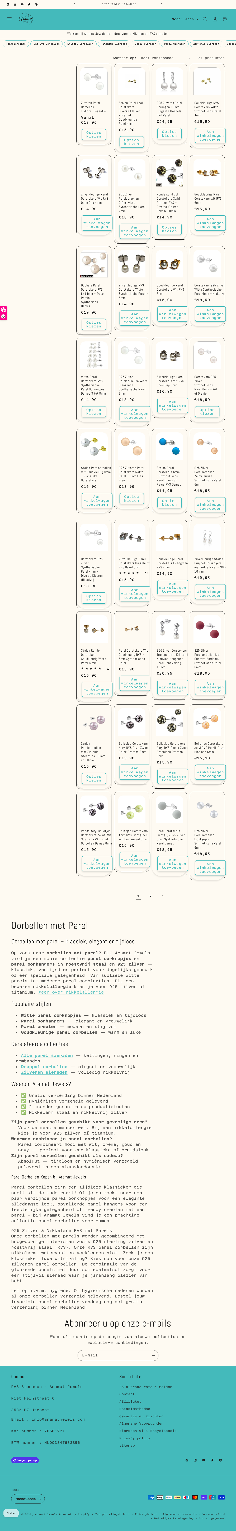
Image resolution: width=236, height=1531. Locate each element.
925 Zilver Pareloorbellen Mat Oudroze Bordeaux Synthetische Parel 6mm (207, 659)
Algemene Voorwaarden (141, 1423)
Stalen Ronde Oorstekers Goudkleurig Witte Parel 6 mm (93, 657)
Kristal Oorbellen (80, 44)
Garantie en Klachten (141, 1416)
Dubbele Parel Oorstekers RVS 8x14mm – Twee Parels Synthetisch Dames (92, 296)
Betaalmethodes (134, 1409)
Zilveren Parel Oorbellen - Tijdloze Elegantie (93, 107)
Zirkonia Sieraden (206, 44)
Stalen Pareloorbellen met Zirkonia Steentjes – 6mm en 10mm (93, 752)
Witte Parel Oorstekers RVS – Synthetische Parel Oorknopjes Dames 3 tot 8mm (93, 385)
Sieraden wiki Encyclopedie (148, 1431)
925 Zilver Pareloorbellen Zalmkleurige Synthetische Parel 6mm (207, 476)
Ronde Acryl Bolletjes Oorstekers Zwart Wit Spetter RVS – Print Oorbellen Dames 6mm (96, 837)
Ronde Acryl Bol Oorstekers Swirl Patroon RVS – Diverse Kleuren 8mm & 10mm (168, 203)
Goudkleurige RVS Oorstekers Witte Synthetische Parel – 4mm (209, 109)
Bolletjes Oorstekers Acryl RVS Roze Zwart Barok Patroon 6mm (133, 748)
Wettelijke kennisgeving (174, 1518)
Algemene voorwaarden (180, 1514)
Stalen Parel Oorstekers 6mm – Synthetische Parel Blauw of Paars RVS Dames (169, 476)
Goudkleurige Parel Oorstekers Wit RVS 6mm (208, 199)
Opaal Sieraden (145, 44)
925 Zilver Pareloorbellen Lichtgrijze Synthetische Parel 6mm (207, 839)
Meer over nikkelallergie (71, 992)
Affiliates (130, 1401)
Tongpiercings (16, 44)
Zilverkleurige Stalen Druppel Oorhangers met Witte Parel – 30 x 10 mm (210, 565)
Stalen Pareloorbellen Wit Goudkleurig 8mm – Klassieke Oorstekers (96, 474)
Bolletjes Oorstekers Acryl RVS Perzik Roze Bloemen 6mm (209, 748)
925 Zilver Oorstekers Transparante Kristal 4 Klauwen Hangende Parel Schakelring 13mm (172, 659)
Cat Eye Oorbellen (46, 44)
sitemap (127, 1445)
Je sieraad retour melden (145, 1387)
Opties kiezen (93, 134)
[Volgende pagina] (163, 896)
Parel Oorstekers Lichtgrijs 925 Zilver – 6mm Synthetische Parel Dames (172, 837)
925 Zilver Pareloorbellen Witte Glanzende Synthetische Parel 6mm (133, 385)
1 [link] (138, 896)
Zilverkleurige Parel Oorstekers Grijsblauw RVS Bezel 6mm (134, 563)
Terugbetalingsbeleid (112, 1514)
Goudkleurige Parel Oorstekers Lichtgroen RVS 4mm (172, 563)
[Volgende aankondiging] (162, 4)
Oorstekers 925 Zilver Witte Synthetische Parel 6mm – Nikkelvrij (210, 290)
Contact (127, 1394)
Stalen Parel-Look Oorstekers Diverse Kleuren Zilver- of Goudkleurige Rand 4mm (131, 113)
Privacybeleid (146, 1514)
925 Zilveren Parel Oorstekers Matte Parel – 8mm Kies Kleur (131, 474)
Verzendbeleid (213, 1514)
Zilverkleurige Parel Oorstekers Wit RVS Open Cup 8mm (170, 381)
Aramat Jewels (47, 1514)
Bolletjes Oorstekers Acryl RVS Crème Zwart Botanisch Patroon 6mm (172, 750)
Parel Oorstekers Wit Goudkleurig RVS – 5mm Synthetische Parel (133, 657)
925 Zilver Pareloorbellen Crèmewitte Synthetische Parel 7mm (132, 203)
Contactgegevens (212, 1518)
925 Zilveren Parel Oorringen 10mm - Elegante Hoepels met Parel (169, 109)
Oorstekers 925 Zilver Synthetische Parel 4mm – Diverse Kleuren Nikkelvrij (92, 569)
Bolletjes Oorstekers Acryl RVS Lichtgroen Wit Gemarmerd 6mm (133, 835)
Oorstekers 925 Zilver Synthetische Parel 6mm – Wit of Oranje (205, 385)
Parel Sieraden (174, 44)
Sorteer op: (125, 58)
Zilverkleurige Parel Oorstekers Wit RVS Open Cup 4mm (94, 199)
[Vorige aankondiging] (74, 4)
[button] (9, 19)
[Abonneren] (153, 1355)
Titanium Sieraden (114, 44)
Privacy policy (134, 1438)
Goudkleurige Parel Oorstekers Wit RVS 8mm (170, 290)
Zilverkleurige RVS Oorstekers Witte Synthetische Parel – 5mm (133, 292)
